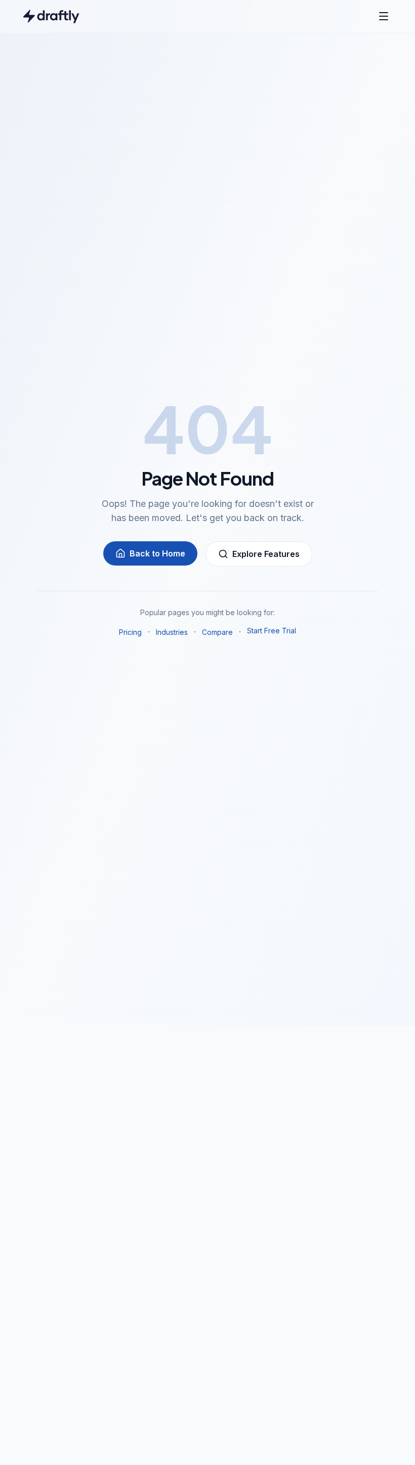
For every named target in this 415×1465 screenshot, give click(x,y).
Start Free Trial (271, 630)
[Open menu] (384, 16)
